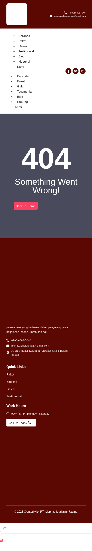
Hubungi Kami (21, 104)
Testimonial (26, 51)
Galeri (23, 46)
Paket (22, 41)
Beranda (24, 36)
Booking (11, 381)
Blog (22, 56)
